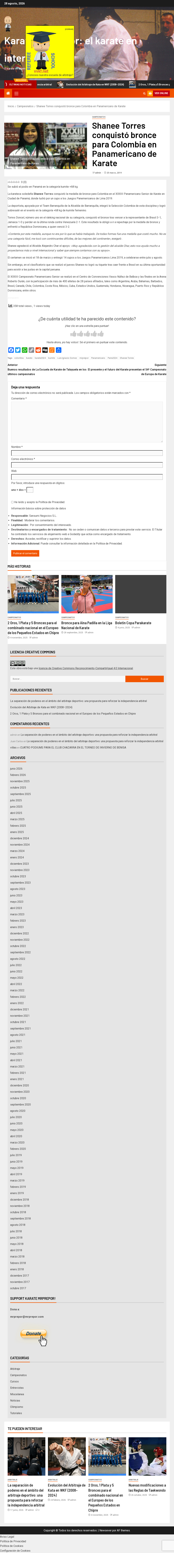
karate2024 (40, 358)
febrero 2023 (18, 920)
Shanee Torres (127, 358)
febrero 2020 (18, 1148)
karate (29, 358)
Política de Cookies (11, 1546)
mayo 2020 (16, 1130)
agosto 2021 (17, 1034)
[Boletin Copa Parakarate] (140, 594)
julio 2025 (16, 800)
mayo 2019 (16, 1168)
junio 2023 (16, 895)
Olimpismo (16, 1406)
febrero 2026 (18, 775)
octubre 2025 (18, 787)
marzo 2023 (17, 914)
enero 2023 (17, 927)
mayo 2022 (16, 977)
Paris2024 (112, 358)
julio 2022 (16, 965)
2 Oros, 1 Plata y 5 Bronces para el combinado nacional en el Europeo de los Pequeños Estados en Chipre (33, 627)
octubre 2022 (18, 946)
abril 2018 (16, 1250)
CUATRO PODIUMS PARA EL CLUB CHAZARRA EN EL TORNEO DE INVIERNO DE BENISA (73, 747)
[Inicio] (8, 93)
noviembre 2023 (20, 870)
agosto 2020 (17, 1110)
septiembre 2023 (20, 882)
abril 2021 (16, 1060)
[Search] (144, 93)
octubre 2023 (18, 876)
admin (98, 173)
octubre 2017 (18, 1288)
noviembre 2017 (20, 1282)
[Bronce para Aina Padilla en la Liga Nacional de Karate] (86, 594)
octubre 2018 (18, 1212)
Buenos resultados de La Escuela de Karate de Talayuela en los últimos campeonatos (47, 369)
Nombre (17, 447)
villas (13, 747)
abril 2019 (16, 1174)
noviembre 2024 (20, 844)
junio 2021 (16, 1047)
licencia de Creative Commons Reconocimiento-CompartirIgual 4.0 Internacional (86, 668)
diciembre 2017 (19, 1275)
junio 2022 (16, 971)
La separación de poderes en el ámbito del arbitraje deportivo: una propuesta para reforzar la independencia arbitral (78, 701)
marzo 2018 (17, 1256)
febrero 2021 (18, 1072)
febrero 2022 (18, 996)
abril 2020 (16, 1136)
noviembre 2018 (20, 1206)
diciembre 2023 (19, 863)
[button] (16, 93)
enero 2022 (17, 1003)
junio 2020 (16, 1123)
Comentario (19, 398)
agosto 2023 (17, 889)
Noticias (15, 1400)
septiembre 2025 (20, 794)
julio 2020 (16, 1117)
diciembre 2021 (19, 1009)
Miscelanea (17, 1394)
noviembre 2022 (20, 939)
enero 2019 (17, 1193)
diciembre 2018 (19, 1199)
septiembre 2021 (20, 1028)
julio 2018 (16, 1231)
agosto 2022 (17, 958)
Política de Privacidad (51, 502)
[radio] (73, 334)
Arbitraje (15, 1368)
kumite (51, 358)
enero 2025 (17, 832)
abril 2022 (16, 984)
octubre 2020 (18, 1098)
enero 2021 (17, 1079)
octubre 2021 (18, 1022)
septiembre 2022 (20, 952)
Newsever (105, 1530)
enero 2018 (17, 1269)
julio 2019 (16, 1155)
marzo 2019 (17, 1180)
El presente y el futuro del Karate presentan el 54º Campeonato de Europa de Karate (127, 369)
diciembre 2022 (19, 933)
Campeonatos (99, 117)
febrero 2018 (18, 1263)
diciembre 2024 (19, 838)
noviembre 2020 (20, 1091)
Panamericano (98, 358)
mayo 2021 (16, 1053)
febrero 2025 (18, 825)
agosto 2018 (17, 1224)
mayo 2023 (16, 901)
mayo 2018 (16, 1244)
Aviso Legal (7, 1536)
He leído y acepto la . (39, 502)
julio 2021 (16, 1041)
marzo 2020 (17, 1142)
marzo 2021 (17, 1066)
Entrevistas (17, 1387)
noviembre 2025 (20, 781)
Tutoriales (16, 1413)
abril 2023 (16, 908)
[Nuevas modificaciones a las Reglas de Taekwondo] (147, 1456)
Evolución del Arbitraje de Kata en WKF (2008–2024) (63, 84)
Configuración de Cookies (15, 1550)
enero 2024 (17, 857)
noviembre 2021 (20, 1015)
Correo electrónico (23, 459)
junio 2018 (16, 1237)
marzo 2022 (17, 990)
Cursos (14, 1381)
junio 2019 (16, 1161)
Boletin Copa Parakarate (133, 622)
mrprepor (84, 358)
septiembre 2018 (20, 1218)
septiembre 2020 (20, 1104)
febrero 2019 (18, 1186)
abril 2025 (16, 813)
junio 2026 (16, 768)
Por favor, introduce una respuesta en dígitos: (38, 483)
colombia (19, 358)
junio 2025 (16, 806)
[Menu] (16, 93)
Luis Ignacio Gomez (67, 358)
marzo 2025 (17, 819)
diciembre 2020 (19, 1085)
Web (14, 471)
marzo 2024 (17, 851)
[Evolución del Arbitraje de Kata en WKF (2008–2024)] (67, 1456)
